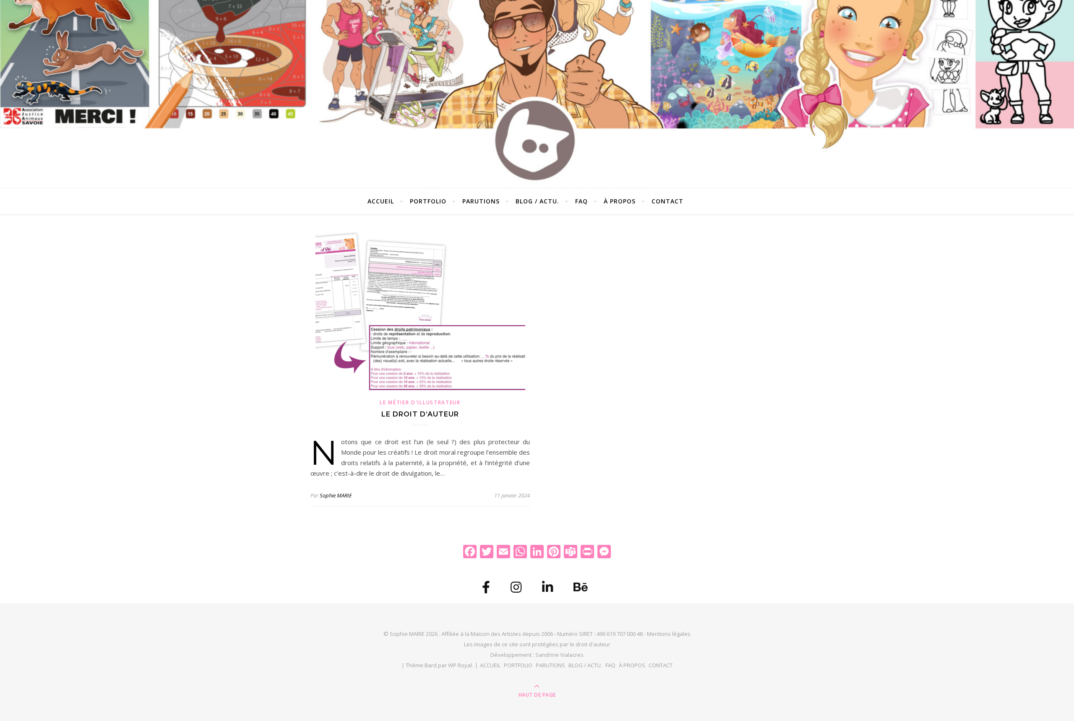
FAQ (581, 201)
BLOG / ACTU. (537, 201)
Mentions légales (669, 634)
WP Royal (460, 665)
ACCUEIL (381, 201)
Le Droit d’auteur (420, 414)
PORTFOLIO (428, 201)
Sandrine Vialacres (559, 655)
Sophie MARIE (336, 495)
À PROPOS (620, 201)
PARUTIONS (481, 201)
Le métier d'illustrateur (420, 402)
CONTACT (667, 201)
